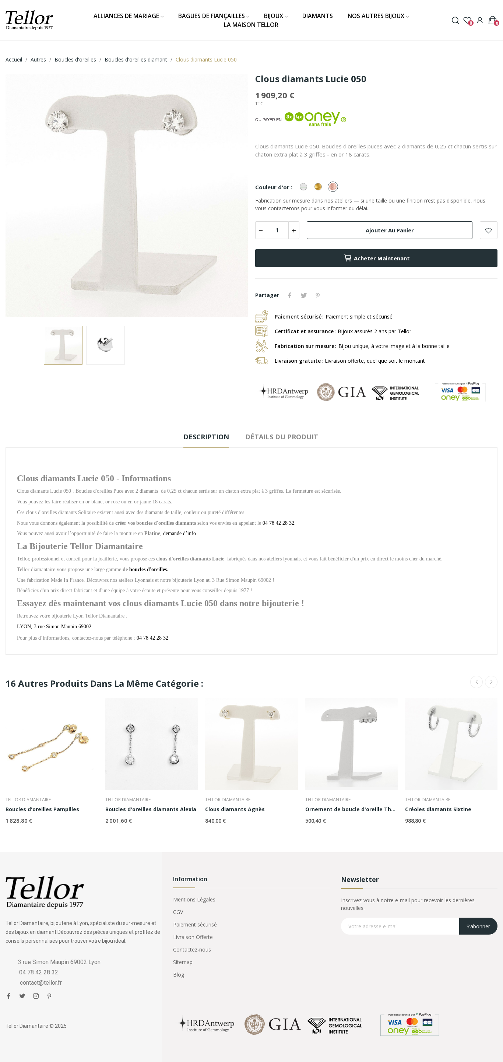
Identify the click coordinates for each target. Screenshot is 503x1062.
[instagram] (36, 996)
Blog (178, 974)
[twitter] (22, 996)
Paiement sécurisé (195, 924)
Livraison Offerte (193, 936)
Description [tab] (206, 436)
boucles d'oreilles (148, 569)
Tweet (304, 295)
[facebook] (9, 996)
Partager (290, 295)
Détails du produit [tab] (281, 436)
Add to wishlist (488, 230)
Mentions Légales (194, 899)
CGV (178, 911)
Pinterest (318, 295)
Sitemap (183, 962)
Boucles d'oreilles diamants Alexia (150, 809)
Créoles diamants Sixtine (438, 809)
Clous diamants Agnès (235, 809)
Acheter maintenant (382, 258)
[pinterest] (49, 996)
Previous (23, 196)
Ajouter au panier (390, 230)
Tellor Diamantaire (28, 800)
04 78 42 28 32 (152, 638)
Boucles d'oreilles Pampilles (42, 809)
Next (230, 196)
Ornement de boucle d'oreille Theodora (351, 809)
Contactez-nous (192, 949)
